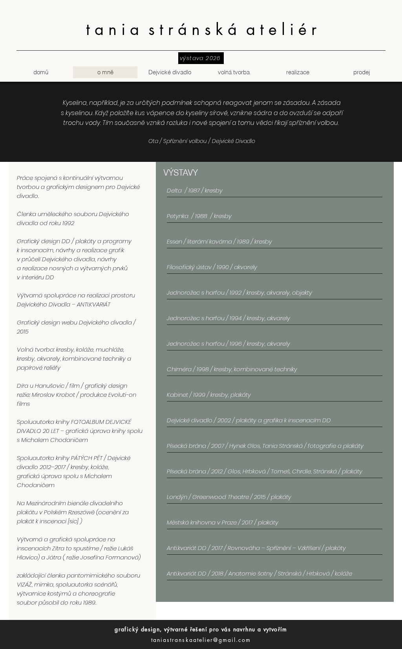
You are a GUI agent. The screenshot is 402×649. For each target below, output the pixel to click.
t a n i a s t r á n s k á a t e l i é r (201, 29)
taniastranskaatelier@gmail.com (201, 640)
